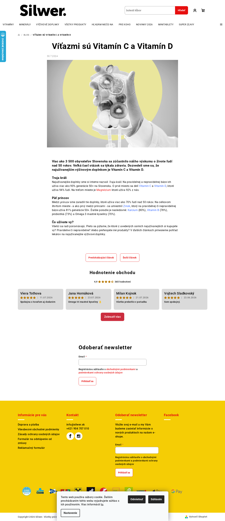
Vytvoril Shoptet (198, 516)
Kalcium (133, 210)
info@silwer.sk (75, 424)
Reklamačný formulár (31, 447)
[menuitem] (8, 24)
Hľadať (181, 10)
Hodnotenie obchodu (113, 272)
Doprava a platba (28, 424)
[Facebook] (70, 436)
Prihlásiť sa (87, 381)
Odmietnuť (136, 499)
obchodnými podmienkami (121, 369)
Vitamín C (145, 186)
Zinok (126, 206)
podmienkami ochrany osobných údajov (101, 372)
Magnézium (103, 190)
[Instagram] (78, 436)
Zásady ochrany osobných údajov (39, 434)
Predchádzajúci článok (101, 257)
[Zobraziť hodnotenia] (26, 491)
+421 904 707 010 (77, 428)
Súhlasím (156, 499)
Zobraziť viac (112, 316)
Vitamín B (153, 210)
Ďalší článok (130, 257)
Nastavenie (70, 513)
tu (102, 504)
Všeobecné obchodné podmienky (38, 429)
